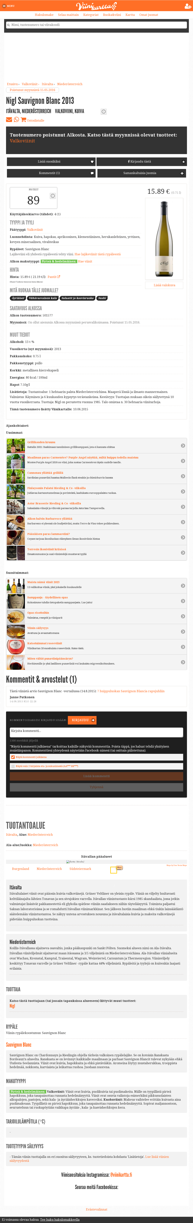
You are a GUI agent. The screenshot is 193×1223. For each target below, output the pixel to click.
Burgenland (20, 869)
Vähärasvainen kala (43, 298)
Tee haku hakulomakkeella (60, 1219)
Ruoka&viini (112, 15)
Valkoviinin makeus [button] (103, 111)
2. (112, 869)
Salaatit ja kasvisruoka (77, 298)
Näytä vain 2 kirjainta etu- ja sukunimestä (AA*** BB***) (47, 766)
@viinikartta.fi (121, 1174)
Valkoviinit (22, 141)
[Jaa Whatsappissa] (16, 120)
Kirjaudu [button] (80, 720)
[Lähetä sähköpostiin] (9, 120)
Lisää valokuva (164, 285)
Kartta (130, 15)
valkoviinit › (31, 84)
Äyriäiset (18, 298)
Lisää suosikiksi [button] (49, 161)
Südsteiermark (80, 869)
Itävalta (47, 84)
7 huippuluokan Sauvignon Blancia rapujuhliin (131, 691)
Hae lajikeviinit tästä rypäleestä (98, 254)
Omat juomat (148, 15)
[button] (9, 6)
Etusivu (12, 84)
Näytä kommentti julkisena (31, 757)
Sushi (102, 298)
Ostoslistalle (35, 120)
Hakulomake (44, 15)
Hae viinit (85, 261)
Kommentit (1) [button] (49, 173)
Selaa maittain (68, 15)
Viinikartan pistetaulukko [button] (53, 196)
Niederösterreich (69, 84)
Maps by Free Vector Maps (177, 865)
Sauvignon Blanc (18, 1044)
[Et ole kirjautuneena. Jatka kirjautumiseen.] (188, 6)
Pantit (52, 277)
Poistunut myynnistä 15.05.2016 (32, 90)
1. (120, 878)
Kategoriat (91, 15)
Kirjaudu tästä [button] (140, 161)
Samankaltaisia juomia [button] (139, 173)
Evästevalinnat (96, 1209)
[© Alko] (164, 239)
